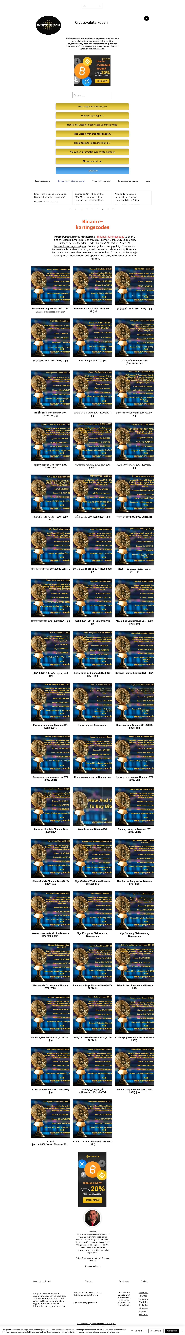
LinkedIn (143, 1305)
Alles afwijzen (156, 1330)
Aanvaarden (172, 1330)
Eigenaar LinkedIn (92, 1266)
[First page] (70, 209)
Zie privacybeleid (113, 1332)
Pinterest (143, 1308)
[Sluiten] (181, 1330)
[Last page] (113, 209)
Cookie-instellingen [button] (138, 1330)
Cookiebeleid (124, 1305)
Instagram (143, 1299)
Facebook (143, 1292)
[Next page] (107, 209)
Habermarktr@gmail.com (86, 1302)
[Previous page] (76, 209)
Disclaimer (124, 1300)
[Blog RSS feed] (146, 18)
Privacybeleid (124, 1297)
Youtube (143, 1302)
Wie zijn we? (124, 1295)
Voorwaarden (123, 1302)
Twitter (143, 1296)
